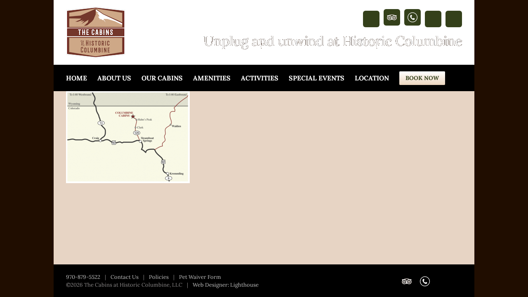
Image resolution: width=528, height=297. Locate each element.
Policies (159, 276)
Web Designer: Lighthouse (226, 284)
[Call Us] (412, 17)
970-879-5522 (83, 276)
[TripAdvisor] (392, 17)
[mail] (454, 19)
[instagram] (433, 19)
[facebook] (371, 19)
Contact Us (125, 276)
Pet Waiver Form (200, 276)
